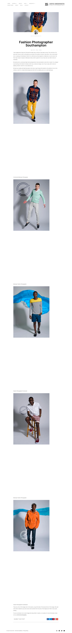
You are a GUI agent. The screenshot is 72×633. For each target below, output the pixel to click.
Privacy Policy (25, 630)
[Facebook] (59, 631)
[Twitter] (62, 631)
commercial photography (21, 614)
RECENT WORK (10, 5)
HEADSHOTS (31, 3)
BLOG (21, 5)
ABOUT (16, 5)
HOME (9, 3)
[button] (48, 619)
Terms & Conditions (18, 630)
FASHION (14, 3)
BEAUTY (20, 3)
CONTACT (26, 5)
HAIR (25, 3)
